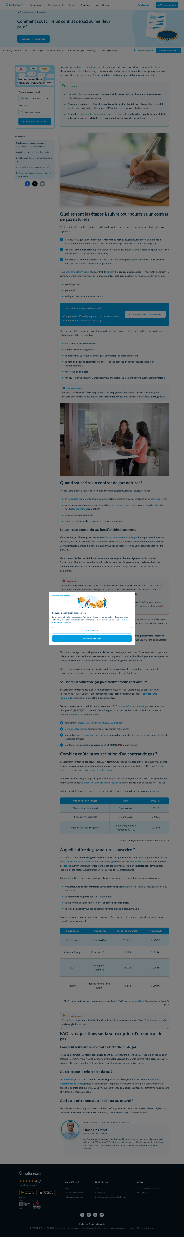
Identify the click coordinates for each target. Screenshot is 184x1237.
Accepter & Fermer (92, 638)
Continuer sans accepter (61, 595)
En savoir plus (92, 630)
